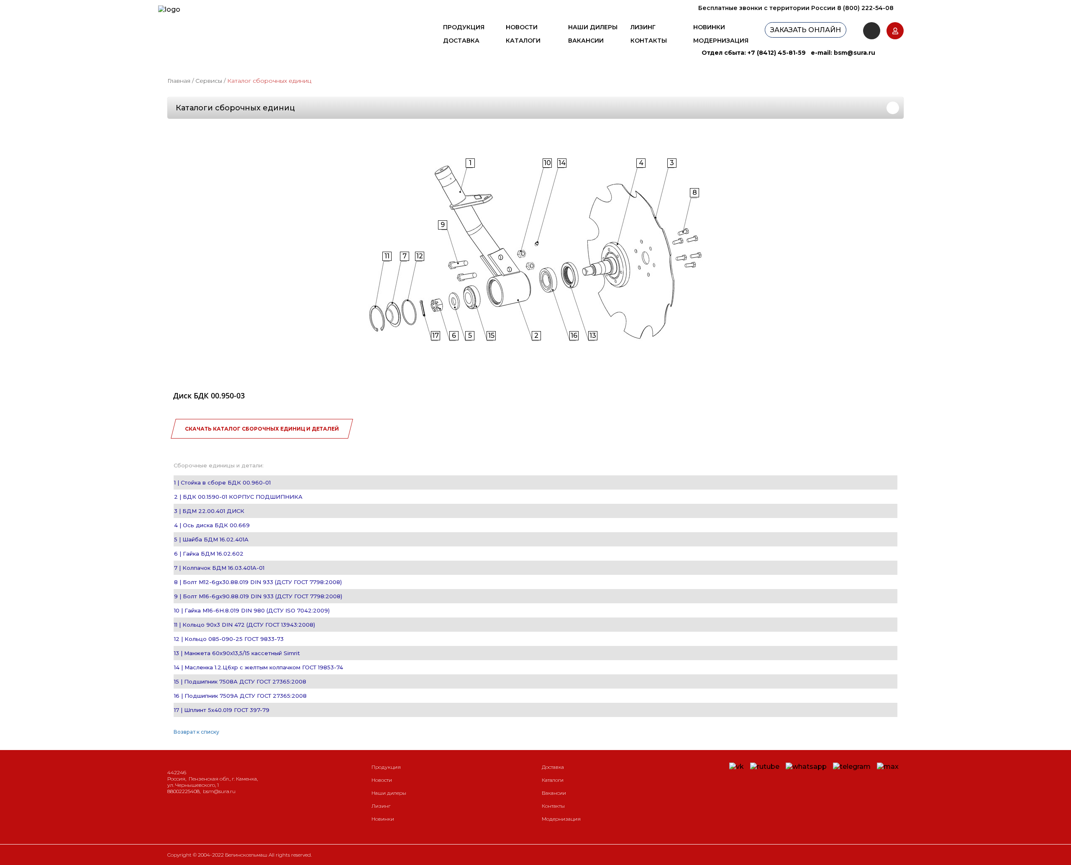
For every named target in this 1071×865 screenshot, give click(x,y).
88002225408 (183, 791)
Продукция (463, 27)
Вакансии (586, 40)
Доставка (461, 40)
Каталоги (523, 40)
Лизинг (643, 27)
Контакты (648, 40)
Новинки (709, 27)
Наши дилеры (592, 27)
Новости (522, 27)
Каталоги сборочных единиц (235, 107)
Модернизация (720, 40)
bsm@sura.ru (854, 52)
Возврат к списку (196, 732)
